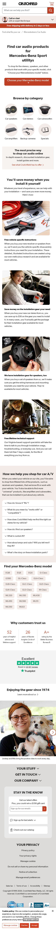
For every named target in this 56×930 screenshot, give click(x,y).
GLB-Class (10, 584)
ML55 (35, 601)
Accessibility (35, 886)
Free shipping (28, 26)
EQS (30, 573)
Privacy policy (28, 850)
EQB (8, 573)
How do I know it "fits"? (18, 503)
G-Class (43, 573)
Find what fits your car (11, 32)
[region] (28, 732)
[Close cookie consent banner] (53, 911)
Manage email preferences (28, 877)
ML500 (22, 601)
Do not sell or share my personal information (28, 867)
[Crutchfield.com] (28, 4)
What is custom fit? (16, 536)
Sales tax (9, 886)
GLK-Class (10, 590)
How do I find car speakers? (20, 529)
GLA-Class (38, 578)
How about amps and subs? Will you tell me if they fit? (28, 544)
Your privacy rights (28, 856)
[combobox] (28, 10)
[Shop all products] (4, 4)
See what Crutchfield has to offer (27, 165)
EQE (19, 573)
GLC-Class (27, 584)
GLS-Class (27, 590)
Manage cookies (28, 861)
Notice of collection (28, 872)
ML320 (9, 596)
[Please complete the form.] (44, 808)
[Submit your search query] (50, 10)
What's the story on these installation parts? (27, 553)
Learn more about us (27, 695)
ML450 (9, 601)
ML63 (22, 607)
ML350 (22, 596)
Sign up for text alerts (23, 820)
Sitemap (47, 886)
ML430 (36, 596)
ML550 (9, 607)
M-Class (43, 590)
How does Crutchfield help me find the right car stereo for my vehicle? (29, 521)
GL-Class (22, 578)
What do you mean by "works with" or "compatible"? (24, 511)
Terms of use (21, 886)
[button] (52, 732)
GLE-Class (44, 584)
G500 (8, 578)
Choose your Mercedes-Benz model (28, 80)
